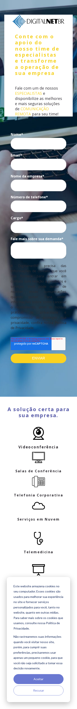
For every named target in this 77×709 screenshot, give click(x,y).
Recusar (38, 690)
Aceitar (38, 679)
